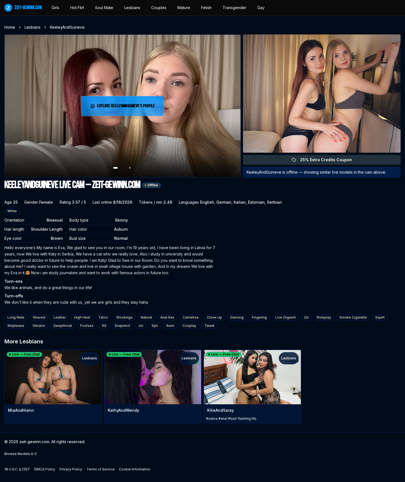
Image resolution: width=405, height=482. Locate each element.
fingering (259, 317)
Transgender (234, 7)
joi (140, 326)
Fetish (206, 7)
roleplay (324, 317)
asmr (170, 326)
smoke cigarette (353, 317)
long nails (16, 317)
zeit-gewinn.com (24, 7)
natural (146, 317)
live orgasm (285, 317)
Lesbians (132, 7)
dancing (237, 317)
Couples (158, 7)
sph (155, 326)
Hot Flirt (77, 7)
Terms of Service (101, 469)
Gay (260, 7)
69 (104, 326)
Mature (183, 7)
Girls (55, 7)
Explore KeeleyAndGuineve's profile (126, 107)
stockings (124, 317)
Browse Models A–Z (20, 454)
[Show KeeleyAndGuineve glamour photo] (130, 168)
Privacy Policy (71, 469)
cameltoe (191, 317)
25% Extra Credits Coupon (329, 161)
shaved (39, 317)
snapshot (122, 326)
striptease (15, 326)
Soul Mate (104, 7)
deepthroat (62, 326)
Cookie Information (134, 469)
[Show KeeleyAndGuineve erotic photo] (115, 168)
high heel (82, 317)
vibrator (39, 326)
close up (214, 317)
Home (9, 27)
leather (59, 317)
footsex (87, 326)
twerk (209, 326)
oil (306, 317)
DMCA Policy (44, 469)
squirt (380, 317)
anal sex (167, 317)
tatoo (103, 317)
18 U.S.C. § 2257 (17, 469)
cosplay (189, 326)
